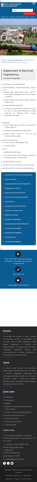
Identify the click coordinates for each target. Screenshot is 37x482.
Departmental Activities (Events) (17, 224)
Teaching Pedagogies (13, 241)
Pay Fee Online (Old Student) (19, 17)
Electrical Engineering (14, 60)
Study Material (10, 237)
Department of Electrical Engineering (18, 175)
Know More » (7, 357)
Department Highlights (13, 233)
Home (3, 60)
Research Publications (13, 219)
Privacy (17, 479)
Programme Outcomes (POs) (15, 206)
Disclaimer (9, 479)
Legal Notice (27, 475)
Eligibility (8, 403)
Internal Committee (12, 418)
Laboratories (9, 201)
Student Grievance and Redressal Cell (18, 412)
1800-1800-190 (18, 274)
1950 (17, 456)
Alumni (32, 17)
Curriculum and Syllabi (13, 228)
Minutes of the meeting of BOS (16, 197)
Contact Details (10, 425)
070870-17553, (18, 447)
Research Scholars (11, 215)
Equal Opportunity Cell (12, 421)
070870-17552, (8, 447)
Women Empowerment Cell (15, 415)
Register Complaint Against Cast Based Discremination (18, 408)
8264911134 (9, 450)
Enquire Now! (29, 13)
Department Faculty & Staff (15, 193)
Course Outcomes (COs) (14, 210)
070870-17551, (24, 444)
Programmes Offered (12, 188)
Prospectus (9, 397)
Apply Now (4, 17)
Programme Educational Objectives (18, 184)
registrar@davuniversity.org (18, 285)
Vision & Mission (11, 179)
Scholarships (9, 400)
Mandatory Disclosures (13, 475)
